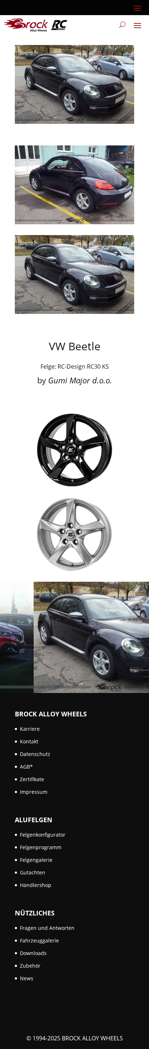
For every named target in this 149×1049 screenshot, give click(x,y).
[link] (36, 24)
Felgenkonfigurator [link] (42, 834)
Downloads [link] (33, 953)
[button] (137, 8)
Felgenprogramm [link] (40, 847)
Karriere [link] (30, 728)
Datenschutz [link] (35, 754)
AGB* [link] (26, 766)
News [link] (26, 978)
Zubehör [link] (30, 965)
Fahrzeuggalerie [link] (39, 940)
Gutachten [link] (32, 872)
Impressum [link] (33, 791)
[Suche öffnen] (122, 25)
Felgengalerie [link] (36, 859)
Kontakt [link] (29, 741)
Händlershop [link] (35, 885)
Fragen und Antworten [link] (47, 927)
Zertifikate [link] (32, 779)
